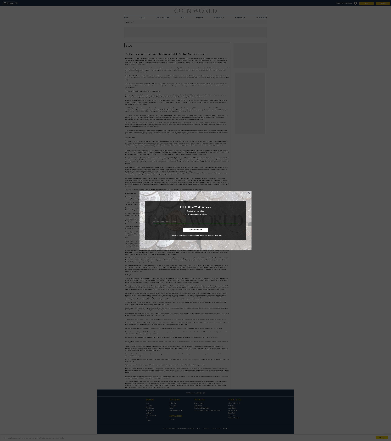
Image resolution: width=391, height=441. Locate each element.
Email (154, 218)
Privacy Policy (218, 235)
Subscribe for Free (195, 229)
